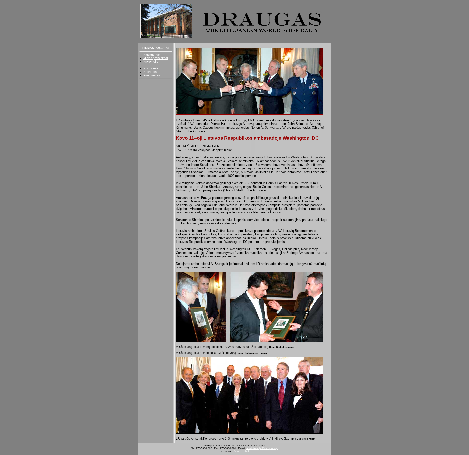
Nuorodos (150, 72)
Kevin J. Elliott (242, 451)
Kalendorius (151, 54)
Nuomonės (150, 68)
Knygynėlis (150, 61)
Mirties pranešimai (155, 58)
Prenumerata (152, 75)
